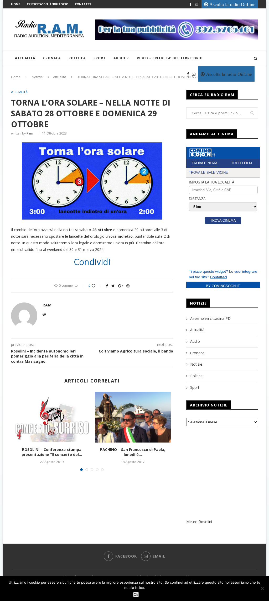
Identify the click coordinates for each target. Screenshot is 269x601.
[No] (262, 588)
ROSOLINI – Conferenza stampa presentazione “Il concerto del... (52, 452)
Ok (136, 595)
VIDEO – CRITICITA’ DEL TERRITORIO (170, 58)
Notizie (196, 364)
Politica (77, 58)
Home (15, 4)
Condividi (92, 262)
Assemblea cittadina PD (210, 318)
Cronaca (52, 58)
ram (30, 133)
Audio (119, 58)
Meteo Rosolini (199, 521)
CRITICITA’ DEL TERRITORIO (47, 4)
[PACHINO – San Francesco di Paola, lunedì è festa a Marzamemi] (133, 417)
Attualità (25, 58)
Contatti (83, 4)
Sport (100, 58)
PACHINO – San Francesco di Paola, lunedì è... (132, 452)
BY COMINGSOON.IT (223, 286)
